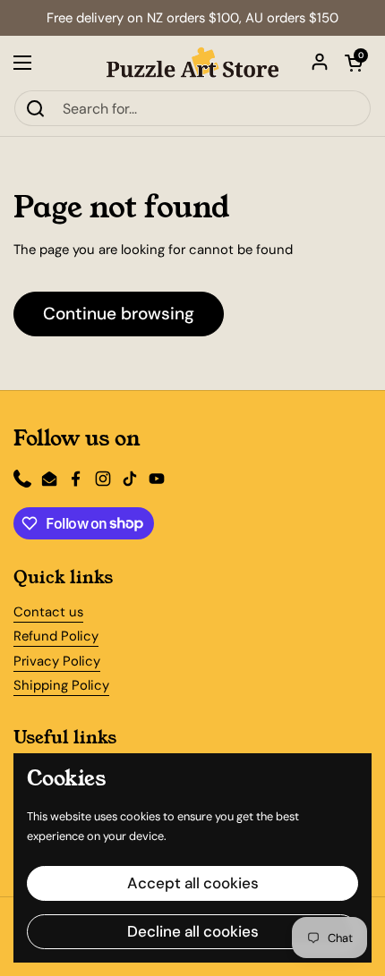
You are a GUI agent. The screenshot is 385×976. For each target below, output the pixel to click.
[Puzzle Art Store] (192, 63)
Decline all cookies (193, 931)
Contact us (48, 612)
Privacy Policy (56, 661)
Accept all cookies (193, 883)
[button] (354, 63)
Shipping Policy (61, 685)
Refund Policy (55, 636)
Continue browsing (118, 313)
